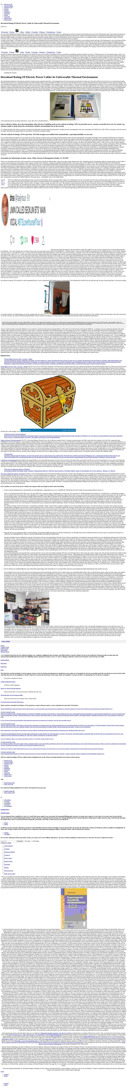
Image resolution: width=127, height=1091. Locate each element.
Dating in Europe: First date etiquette (11, 440)
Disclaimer (7, 864)
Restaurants (3, 666)
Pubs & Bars (4, 663)
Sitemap (6, 867)
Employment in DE (9, 783)
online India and (49, 1039)
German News (5, 809)
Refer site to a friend (9, 873)
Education (7, 13)
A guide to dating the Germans (8, 681)
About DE (7, 17)
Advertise (6, 849)
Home (6, 1076)
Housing (6, 10)
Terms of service (8, 870)
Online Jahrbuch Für (89, 1036)
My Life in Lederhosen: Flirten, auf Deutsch (13, 473)
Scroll (2, 1071)
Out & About (7, 20)
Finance (6, 9)
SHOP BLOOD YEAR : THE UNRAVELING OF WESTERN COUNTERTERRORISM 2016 (35, 1034)
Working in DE (8, 7)
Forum (6, 823)
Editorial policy (8, 861)
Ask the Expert (5, 813)
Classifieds (7, 834)
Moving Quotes (5, 652)
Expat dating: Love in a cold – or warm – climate (14, 366)
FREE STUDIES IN (56, 1036)
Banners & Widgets (9, 852)
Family (6, 15)
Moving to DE (8, 4)
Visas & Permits (8, 6)
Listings (6, 832)
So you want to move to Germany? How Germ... (12, 702)
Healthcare (7, 12)
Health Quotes (5, 648)
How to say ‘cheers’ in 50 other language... (11, 688)
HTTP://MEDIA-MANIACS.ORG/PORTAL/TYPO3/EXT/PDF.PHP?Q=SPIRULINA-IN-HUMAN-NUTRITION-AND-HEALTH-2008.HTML (42, 1042)
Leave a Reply (6, 641)
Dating (2, 645)
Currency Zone (5, 647)
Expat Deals (4, 650)
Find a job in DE (8, 784)
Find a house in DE (9, 792)
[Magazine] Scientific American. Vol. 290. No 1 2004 (55, 1033)
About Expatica (8, 846)
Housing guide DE (9, 791)
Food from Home (5, 660)
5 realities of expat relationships (9, 460)
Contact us (7, 855)
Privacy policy (8, 858)
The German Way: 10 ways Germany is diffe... (12, 695)
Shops (2, 670)
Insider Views (8, 18)
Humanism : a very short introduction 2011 (26, 1041)
